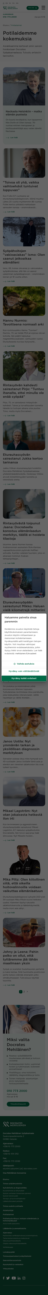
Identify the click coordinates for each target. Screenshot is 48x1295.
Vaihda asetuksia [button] (25, 664)
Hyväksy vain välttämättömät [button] (24, 671)
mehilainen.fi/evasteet (25, 654)
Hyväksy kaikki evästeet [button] (24, 678)
